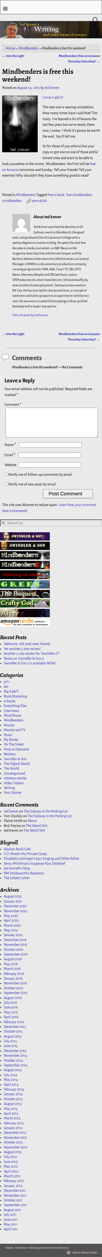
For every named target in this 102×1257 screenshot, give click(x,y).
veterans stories (15, 778)
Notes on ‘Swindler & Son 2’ (24, 658)
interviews (11, 711)
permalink (39, 201)
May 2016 (11, 1012)
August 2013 (13, 1104)
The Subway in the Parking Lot (45, 811)
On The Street (14, 744)
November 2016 (15, 983)
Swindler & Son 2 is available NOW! (30, 663)
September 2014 (16, 1065)
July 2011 (10, 1215)
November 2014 (15, 1055)
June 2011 (11, 1220)
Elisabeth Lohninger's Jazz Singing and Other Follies (41, 858)
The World (11, 768)
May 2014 (11, 1080)
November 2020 (15, 911)
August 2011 (12, 1210)
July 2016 (10, 1002)
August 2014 (13, 1070)
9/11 (7, 682)
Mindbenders (28, 48)
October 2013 (13, 1099)
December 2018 (15, 940)
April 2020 (11, 920)
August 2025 (13, 896)
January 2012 (13, 1186)
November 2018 (15, 945)
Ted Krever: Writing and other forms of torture (42, 1247)
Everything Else (15, 706)
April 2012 (11, 1171)
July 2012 (10, 1157)
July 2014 (10, 1075)
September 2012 (15, 1147)
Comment (13, 404)
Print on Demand (16, 749)
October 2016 (13, 988)
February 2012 (14, 1181)
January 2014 (13, 1094)
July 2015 (10, 1041)
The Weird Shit (36, 826)
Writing (9, 788)
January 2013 (13, 1128)
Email (10, 455)
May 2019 (11, 930)
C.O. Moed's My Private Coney (25, 854)
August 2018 (13, 959)
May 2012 (11, 1166)
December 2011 (15, 1190)
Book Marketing (15, 696)
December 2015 (15, 1027)
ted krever (11, 811)
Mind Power (12, 715)
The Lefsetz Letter (17, 878)
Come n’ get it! (52, 97)
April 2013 (11, 1113)
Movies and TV (14, 730)
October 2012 (13, 1142)
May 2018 (11, 964)
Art (6, 687)
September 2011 (15, 1205)
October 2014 (13, 1060)
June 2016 (11, 1007)
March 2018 (12, 969)
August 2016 (13, 998)
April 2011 (11, 1229)
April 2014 (11, 1085)
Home (10, 48)
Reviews (10, 754)
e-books (9, 701)
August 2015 (13, 1036)
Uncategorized (14, 773)
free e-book (56, 195)
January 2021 (13, 901)
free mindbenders (79, 195)
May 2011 (10, 1224)
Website (10, 465)
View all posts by (30, 315)
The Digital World (17, 764)
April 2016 (11, 1017)
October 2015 (13, 1031)
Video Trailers (14, 783)
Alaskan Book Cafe (17, 849)
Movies (9, 725)
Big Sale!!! (11, 691)
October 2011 (13, 1200)
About (32, 821)
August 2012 (13, 1152)
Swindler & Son (15, 759)
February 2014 (14, 1089)
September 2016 (16, 993)
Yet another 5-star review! (22, 649)
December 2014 (15, 1051)
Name (10, 445)
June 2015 (11, 1046)
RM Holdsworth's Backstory (24, 873)
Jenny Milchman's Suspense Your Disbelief (34, 863)
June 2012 (11, 1162)
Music (8, 735)
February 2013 (14, 1123)
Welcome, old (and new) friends (27, 644)
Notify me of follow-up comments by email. (40, 474)
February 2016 (14, 1022)
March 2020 (12, 925)
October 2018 (13, 949)
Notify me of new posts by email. (32, 484)
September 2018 (16, 954)
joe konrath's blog (17, 868)
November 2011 (15, 1195)
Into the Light (13, 56)
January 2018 (13, 978)
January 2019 (13, 935)
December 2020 (15, 906)
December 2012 (15, 1133)
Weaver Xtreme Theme (84, 1252)
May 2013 (11, 1109)
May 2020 (11, 916)
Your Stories (12, 792)
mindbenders (12, 201)
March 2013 (12, 1118)
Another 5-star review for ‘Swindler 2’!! (32, 653)
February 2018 (14, 974)
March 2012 (12, 1176)
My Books (11, 740)
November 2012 (15, 1137)
